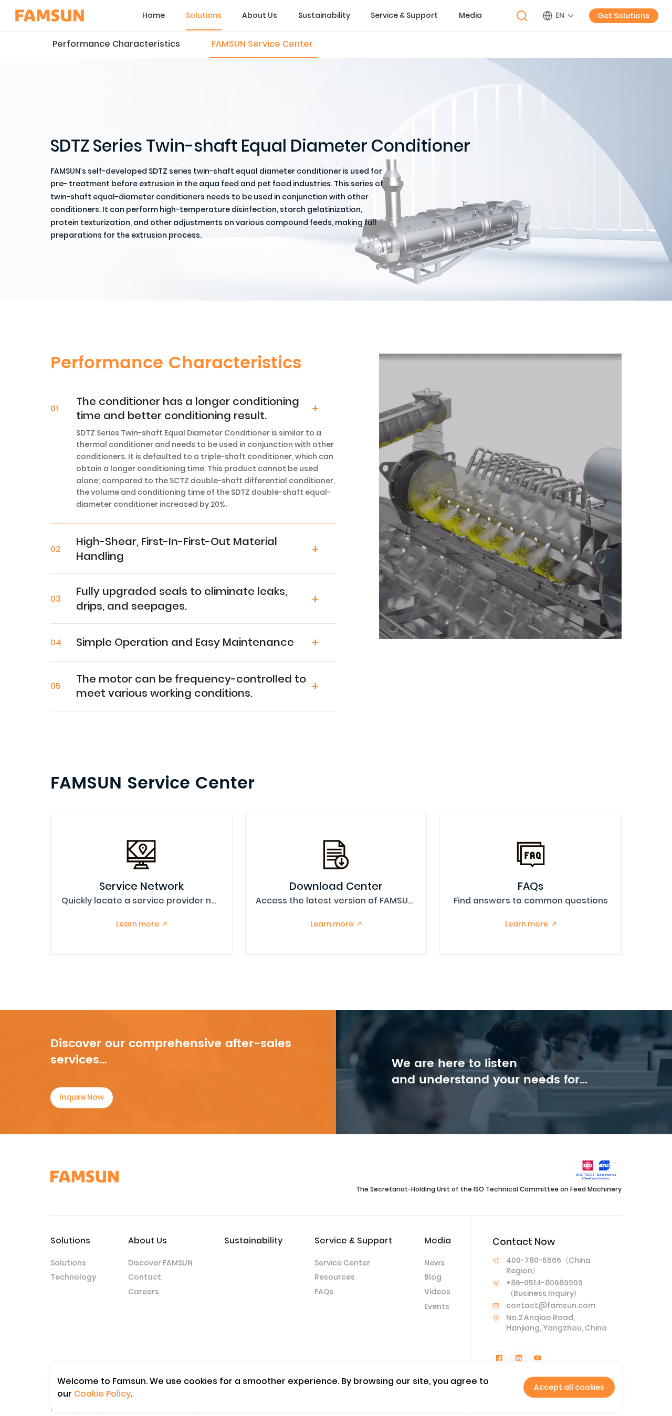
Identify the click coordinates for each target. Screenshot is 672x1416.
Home (153, 15)
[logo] (50, 15)
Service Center (342, 1263)
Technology (73, 1277)
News (434, 1263)
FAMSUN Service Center (262, 44)
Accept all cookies (569, 1387)
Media (470, 15)
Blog (433, 1277)
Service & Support (404, 15)
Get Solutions (623, 15)
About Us (259, 15)
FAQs (323, 1291)
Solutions (204, 15)
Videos (437, 1291)
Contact (144, 1277)
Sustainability (324, 15)
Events (436, 1306)
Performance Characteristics (116, 44)
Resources (334, 1277)
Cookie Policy (102, 1394)
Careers (143, 1291)
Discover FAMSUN (160, 1263)
